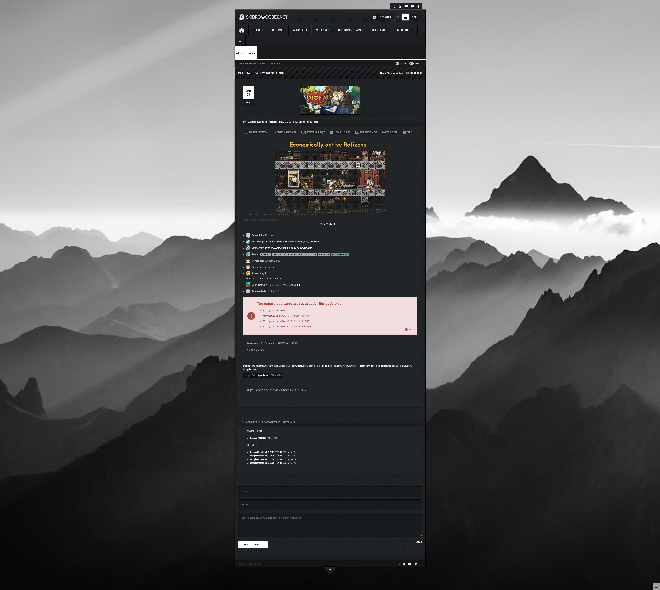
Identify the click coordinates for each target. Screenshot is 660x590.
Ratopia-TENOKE (258, 438)
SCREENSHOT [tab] (368, 132)
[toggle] (656, 586)
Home (383, 73)
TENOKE (273, 122)
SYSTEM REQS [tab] (315, 132)
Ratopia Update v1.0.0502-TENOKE (267, 452)
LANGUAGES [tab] (342, 132)
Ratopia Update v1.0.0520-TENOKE (267, 459)
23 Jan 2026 (299, 122)
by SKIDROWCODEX (257, 122)
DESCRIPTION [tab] (257, 132)
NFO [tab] (409, 132)
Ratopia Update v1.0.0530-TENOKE (267, 463)
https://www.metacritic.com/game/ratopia (288, 248)
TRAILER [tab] (392, 132)
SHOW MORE (328, 224)
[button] (330, 316)
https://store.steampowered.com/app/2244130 (292, 241)
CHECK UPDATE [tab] (286, 132)
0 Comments (285, 122)
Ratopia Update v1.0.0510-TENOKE (267, 456)
